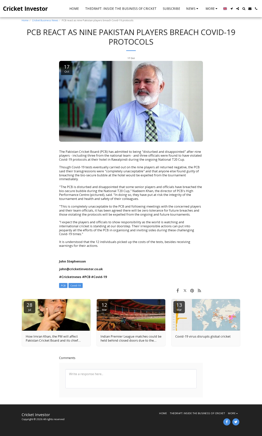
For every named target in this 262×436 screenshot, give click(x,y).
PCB (63, 285)
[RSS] (199, 290)
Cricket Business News (45, 20)
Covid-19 (75, 285)
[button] (192, 9)
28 (29, 306)
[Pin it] (192, 290)
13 (179, 306)
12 (104, 306)
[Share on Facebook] (177, 290)
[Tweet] (185, 290)
